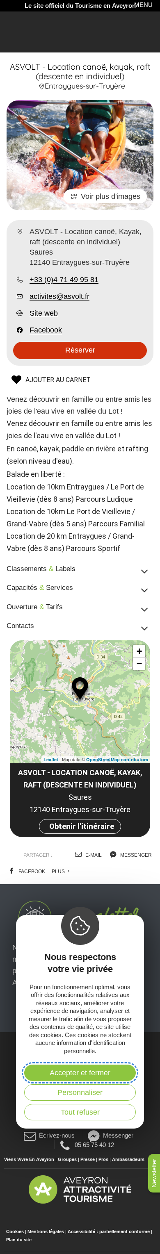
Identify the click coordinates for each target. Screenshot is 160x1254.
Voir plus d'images (110, 196)
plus (59, 871)
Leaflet (50, 759)
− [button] (139, 663)
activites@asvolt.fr (59, 296)
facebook (31, 871)
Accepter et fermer (80, 1073)
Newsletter (154, 1173)
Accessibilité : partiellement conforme (109, 1231)
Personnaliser (80, 1092)
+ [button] (139, 651)
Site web (44, 313)
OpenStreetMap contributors (117, 759)
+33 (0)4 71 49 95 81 (64, 279)
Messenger (118, 1135)
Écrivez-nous (57, 1135)
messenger (135, 855)
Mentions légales (45, 1231)
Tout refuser (80, 1112)
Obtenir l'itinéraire (81, 826)
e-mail (93, 855)
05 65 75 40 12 (94, 1144)
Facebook (46, 330)
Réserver (80, 350)
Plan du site (19, 1239)
